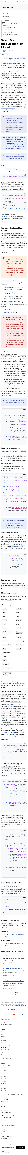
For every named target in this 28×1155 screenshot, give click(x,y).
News (2, 1031)
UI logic (19, 146)
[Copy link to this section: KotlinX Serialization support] (21, 448)
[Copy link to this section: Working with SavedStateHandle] (8, 230)
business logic (10, 143)
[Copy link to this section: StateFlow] (9, 351)
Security (3, 1027)
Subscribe (20, 1147)
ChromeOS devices (5, 1065)
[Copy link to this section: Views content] (12, 941)
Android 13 (3, 1086)
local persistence (17, 158)
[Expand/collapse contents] (10, 20)
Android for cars (5, 1068)
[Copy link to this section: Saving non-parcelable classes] (23, 691)
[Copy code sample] (26, 175)
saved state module (20, 77)
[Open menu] (2, 2)
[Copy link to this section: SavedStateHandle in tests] (24, 883)
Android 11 (3, 1090)
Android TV (3, 1070)
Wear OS (3, 1063)
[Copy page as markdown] (7, 54)
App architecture (8, 7)
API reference (4, 1101)
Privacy (3, 1052)
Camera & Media (5, 1049)
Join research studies (6, 1119)
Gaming (3, 1042)
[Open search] (17, 2)
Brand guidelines (15, 1144)
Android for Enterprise (6, 1024)
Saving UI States (14, 58)
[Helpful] (10, 17)
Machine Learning (5, 1045)
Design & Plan (15, 12)
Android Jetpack (13, 51)
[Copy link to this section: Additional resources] (20, 920)
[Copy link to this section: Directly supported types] (19, 593)
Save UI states (7, 956)
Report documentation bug (7, 1115)
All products (4, 1138)
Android (3, 1022)
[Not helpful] (13, 17)
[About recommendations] (22, 951)
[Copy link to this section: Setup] (7, 166)
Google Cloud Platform (6, 1136)
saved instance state (17, 323)
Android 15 (3, 1081)
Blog (2, 1034)
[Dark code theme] (24, 175)
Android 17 (3, 1076)
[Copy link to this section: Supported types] (17, 580)
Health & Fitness (5, 1047)
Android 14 (3, 1083)
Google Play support (6, 1117)
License (8, 1144)
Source (3, 1029)
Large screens (4, 1060)
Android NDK (4, 1106)
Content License (18, 1004)
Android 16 (3, 1079)
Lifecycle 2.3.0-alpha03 (15, 704)
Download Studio (5, 1104)
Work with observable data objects (12, 968)
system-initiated (18, 110)
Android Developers (5, 12)
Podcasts (3, 1036)
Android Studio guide (6, 1097)
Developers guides (5, 1099)
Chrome (3, 1131)
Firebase (3, 1134)
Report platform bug (6, 1112)
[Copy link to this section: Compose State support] (19, 533)
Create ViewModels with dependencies (13, 981)
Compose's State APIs (10, 312)
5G (2, 1054)
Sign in (24, 1)
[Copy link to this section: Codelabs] (9, 931)
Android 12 (3, 1088)
